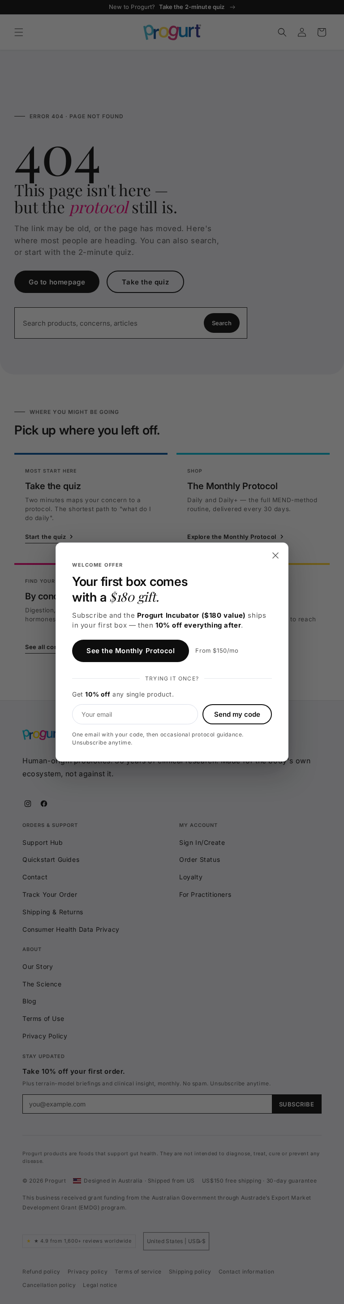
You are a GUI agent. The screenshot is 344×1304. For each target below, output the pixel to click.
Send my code (237, 714)
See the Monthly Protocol (130, 650)
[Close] (275, 555)
